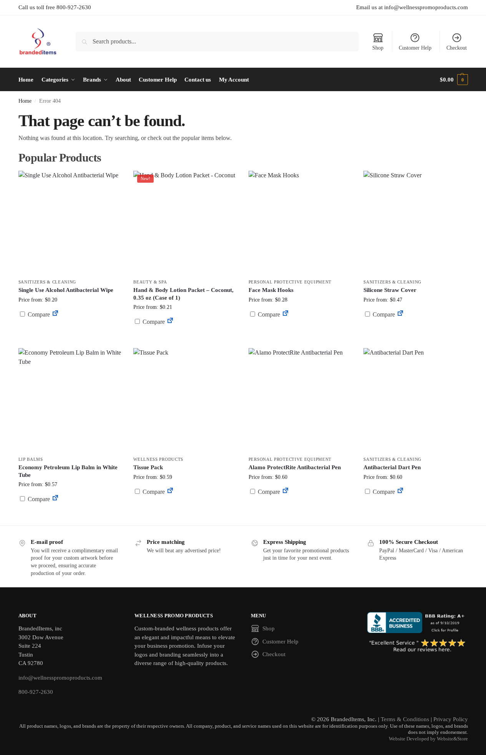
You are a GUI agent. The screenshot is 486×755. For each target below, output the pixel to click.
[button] (454, 79)
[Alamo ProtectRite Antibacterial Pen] (300, 400)
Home (25, 101)
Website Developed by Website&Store (428, 739)
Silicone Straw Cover (389, 290)
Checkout (456, 48)
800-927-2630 (35, 692)
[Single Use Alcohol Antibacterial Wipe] (70, 223)
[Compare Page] (55, 314)
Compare (38, 314)
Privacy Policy (450, 719)
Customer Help (415, 48)
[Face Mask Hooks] (300, 223)
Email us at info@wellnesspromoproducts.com (412, 7)
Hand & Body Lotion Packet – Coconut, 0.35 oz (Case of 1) (183, 294)
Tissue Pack (148, 467)
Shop (377, 48)
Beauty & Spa (150, 282)
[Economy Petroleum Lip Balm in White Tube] (70, 400)
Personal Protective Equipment (290, 282)
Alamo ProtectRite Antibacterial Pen (295, 467)
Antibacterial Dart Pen (392, 467)
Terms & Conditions (405, 719)
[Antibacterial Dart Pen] (415, 400)
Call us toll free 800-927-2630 (54, 7)
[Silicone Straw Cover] (415, 223)
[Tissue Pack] (185, 400)
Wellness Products (158, 459)
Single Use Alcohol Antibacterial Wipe (65, 290)
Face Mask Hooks (271, 290)
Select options (300, 333)
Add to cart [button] (69, 329)
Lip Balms (30, 459)
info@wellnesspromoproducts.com (60, 678)
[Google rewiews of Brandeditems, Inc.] (417, 646)
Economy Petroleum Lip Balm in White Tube (68, 471)
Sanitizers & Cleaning (47, 282)
